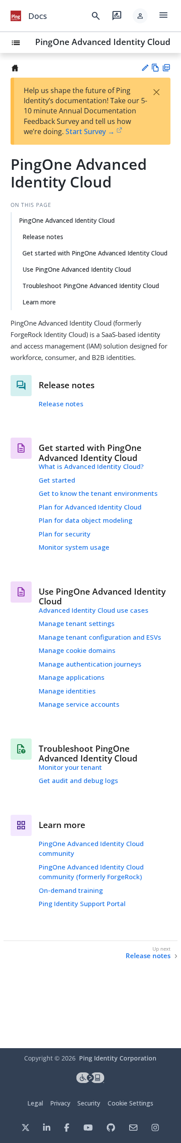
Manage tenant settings (77, 623)
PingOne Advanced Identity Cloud (102, 41)
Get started (57, 480)
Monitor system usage (74, 547)
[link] (16, 16)
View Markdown (155, 68)
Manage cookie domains (77, 650)
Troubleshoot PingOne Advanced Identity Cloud (90, 285)
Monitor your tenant (70, 767)
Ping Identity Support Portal (82, 903)
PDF (166, 68)
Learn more (39, 302)
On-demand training (71, 890)
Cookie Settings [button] (130, 1103)
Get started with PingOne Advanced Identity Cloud (94, 253)
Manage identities (67, 690)
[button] (140, 16)
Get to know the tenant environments (98, 493)
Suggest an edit (145, 68)
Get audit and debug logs (78, 780)
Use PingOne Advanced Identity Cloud (76, 269)
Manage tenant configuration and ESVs (100, 637)
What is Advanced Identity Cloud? (91, 466)
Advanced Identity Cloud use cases (93, 610)
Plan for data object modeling (85, 520)
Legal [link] (35, 1103)
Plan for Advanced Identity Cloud (90, 506)
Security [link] (88, 1103)
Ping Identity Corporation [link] (117, 1058)
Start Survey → (90, 131)
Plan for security (64, 533)
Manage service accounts (79, 704)
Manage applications (72, 677)
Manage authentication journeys (90, 664)
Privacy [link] (60, 1103)
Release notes (42, 236)
